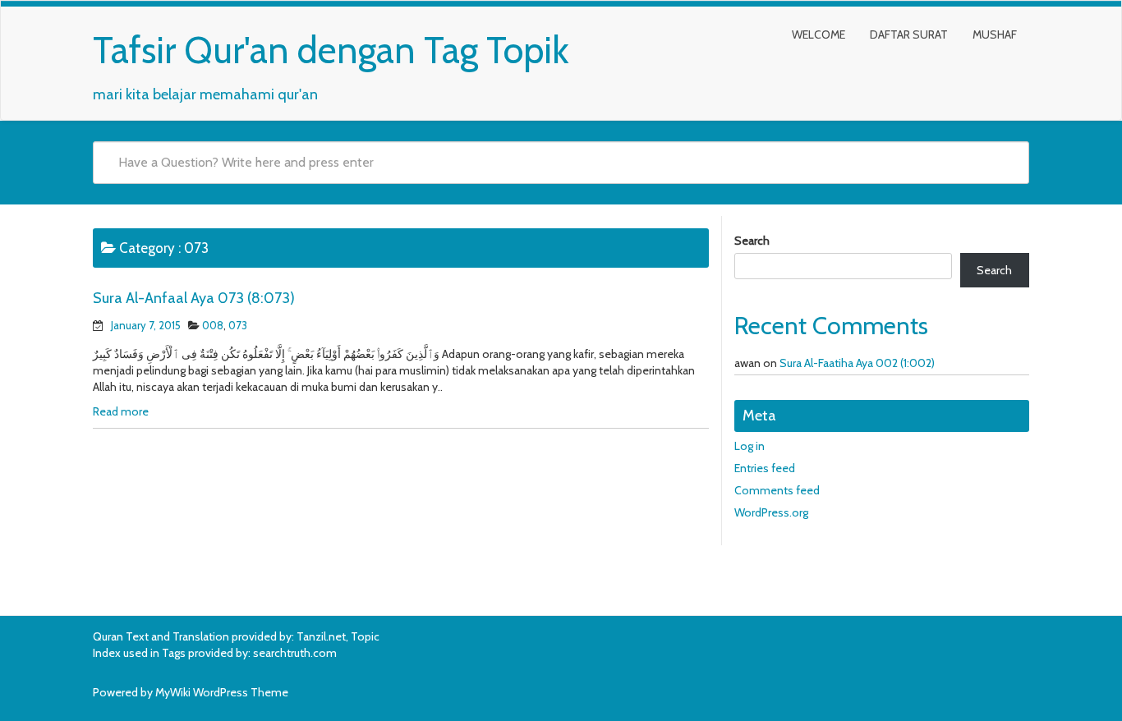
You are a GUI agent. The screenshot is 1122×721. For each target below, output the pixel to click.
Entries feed (764, 468)
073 (237, 325)
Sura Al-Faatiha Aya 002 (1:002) (857, 363)
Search (752, 240)
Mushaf (995, 34)
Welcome (818, 34)
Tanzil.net (321, 636)
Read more (121, 411)
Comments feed (777, 490)
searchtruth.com (295, 652)
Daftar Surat (909, 34)
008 (212, 325)
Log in (749, 446)
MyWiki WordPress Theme (221, 692)
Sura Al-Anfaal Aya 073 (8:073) (194, 298)
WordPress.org (771, 512)
